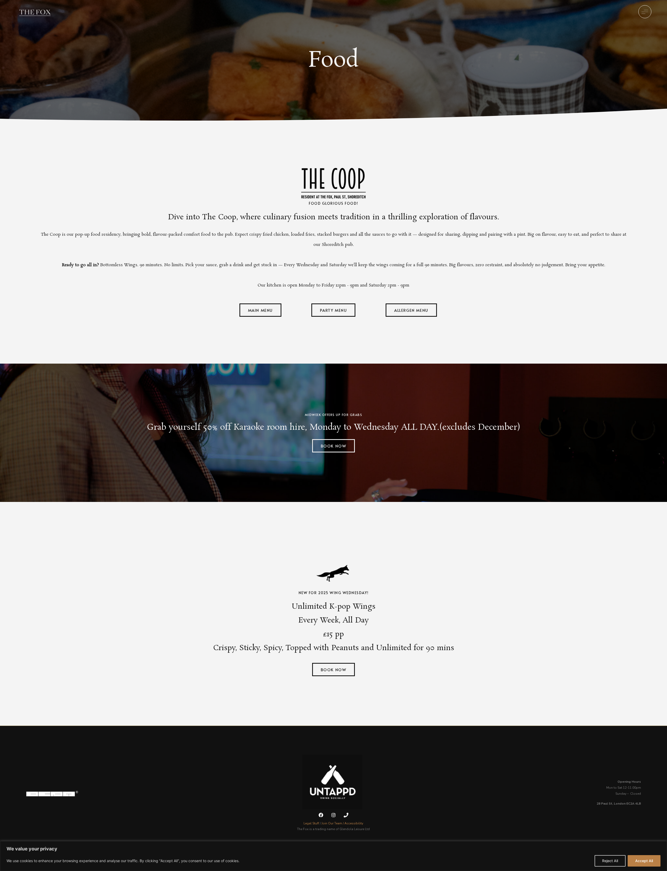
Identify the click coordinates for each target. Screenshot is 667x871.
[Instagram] (333, 814)
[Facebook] (320, 814)
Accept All (644, 860)
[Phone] (346, 814)
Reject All (610, 860)
